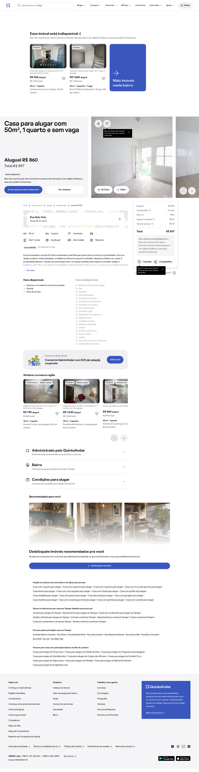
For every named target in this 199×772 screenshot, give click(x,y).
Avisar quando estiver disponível (23, 190)
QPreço (124, 5)
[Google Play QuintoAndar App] (166, 758)
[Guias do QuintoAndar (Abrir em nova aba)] (183, 746)
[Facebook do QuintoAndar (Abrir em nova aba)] (172, 746)
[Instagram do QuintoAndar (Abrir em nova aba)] (178, 746)
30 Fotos (105, 190)
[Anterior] (183, 191)
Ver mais (31, 270)
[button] (75, 452)
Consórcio (140, 5)
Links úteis (154, 5)
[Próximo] (192, 191)
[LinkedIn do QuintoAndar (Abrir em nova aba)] (188, 746)
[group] (48, 70)
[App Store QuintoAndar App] (183, 758)
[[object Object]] (129, 132)
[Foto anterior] (34, 56)
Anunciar (110, 5)
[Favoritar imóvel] (107, 123)
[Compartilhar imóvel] (98, 123)
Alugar (80, 5)
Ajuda (168, 5)
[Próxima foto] (61, 56)
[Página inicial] (8, 5)
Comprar (94, 5)
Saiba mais (115, 360)
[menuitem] (81, 5)
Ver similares (64, 190)
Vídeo (123, 190)
